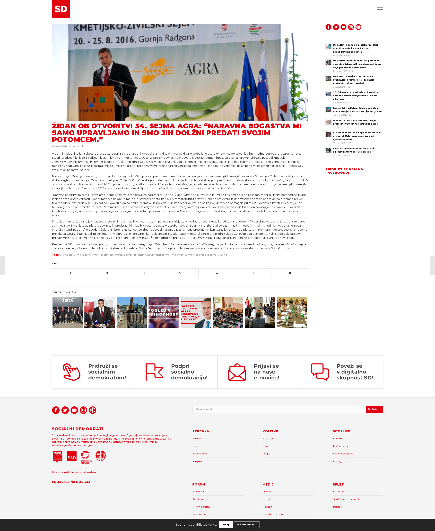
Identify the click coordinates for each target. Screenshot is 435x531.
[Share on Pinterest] (180, 273)
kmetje (118, 255)
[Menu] (379, 7)
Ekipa (266, 446)
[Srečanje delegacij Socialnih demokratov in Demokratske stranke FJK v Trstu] (292, 312)
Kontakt (337, 438)
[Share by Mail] (290, 273)
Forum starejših (201, 506)
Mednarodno (200, 453)
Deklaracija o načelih (61, 472)
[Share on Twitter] (107, 273)
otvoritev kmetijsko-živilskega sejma (196, 255)
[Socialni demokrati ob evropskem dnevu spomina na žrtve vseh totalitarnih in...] (432, 265)
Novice (75, 146)
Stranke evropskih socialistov (83, 472)
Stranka (197, 438)
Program (198, 461)
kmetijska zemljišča (103, 255)
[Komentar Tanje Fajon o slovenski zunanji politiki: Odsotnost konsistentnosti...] (2, 265)
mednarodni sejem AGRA (137, 255)
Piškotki (337, 506)
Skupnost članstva (343, 453)
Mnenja (267, 499)
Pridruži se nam (341, 446)
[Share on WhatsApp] (143, 273)
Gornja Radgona (83, 255)
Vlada (81, 146)
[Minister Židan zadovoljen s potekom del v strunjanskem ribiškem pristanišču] (132, 312)
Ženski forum (200, 499)
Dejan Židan (66, 255)
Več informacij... (247, 524)
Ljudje (196, 446)
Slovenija (222, 255)
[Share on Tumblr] (253, 273)
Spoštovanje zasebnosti (346, 499)
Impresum (338, 491)
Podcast (267, 506)
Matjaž (266, 453)
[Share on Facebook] (70, 273)
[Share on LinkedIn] (217, 273)
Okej (226, 524)
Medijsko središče (273, 514)
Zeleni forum (200, 514)
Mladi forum (199, 491)
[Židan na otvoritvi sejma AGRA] (180, 72)
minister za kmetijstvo (164, 255)
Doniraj (337, 461)
